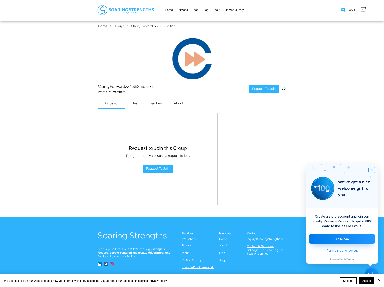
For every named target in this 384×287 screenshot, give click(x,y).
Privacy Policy (158, 281)
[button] (216, 10)
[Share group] (283, 88)
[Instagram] (112, 264)
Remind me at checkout (342, 250)
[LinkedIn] (100, 264)
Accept (366, 281)
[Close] (379, 280)
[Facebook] (106, 264)
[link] (111, 103)
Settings (348, 281)
